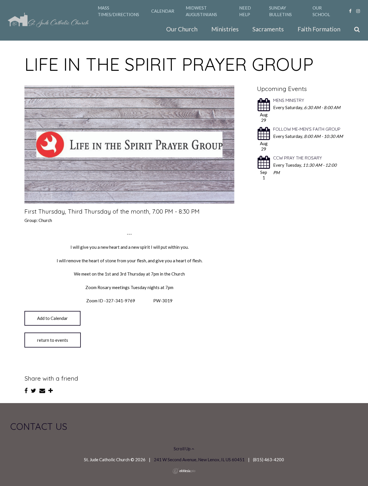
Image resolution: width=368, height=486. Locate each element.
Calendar (162, 11)
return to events (52, 340)
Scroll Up (182, 448)
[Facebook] (350, 11)
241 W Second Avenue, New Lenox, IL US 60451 (199, 459)
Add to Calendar (52, 318)
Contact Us (38, 426)
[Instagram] (358, 11)
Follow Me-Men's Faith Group (306, 129)
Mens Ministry (288, 100)
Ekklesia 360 (183, 471)
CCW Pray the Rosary (297, 158)
